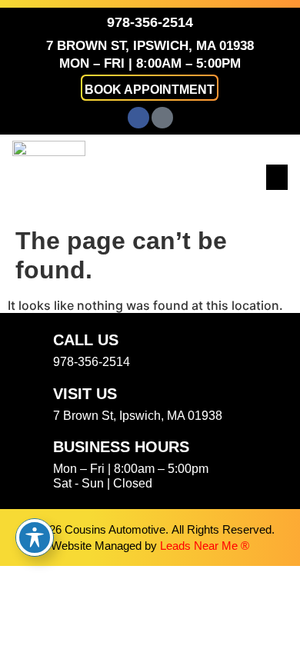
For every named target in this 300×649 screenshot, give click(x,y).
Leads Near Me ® (204, 545)
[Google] (162, 117)
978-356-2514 (150, 22)
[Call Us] (30, 349)
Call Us (85, 339)
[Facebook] (138, 117)
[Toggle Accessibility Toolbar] (34, 537)
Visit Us (85, 393)
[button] (149, 87)
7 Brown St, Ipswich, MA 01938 (150, 45)
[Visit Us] (30, 402)
